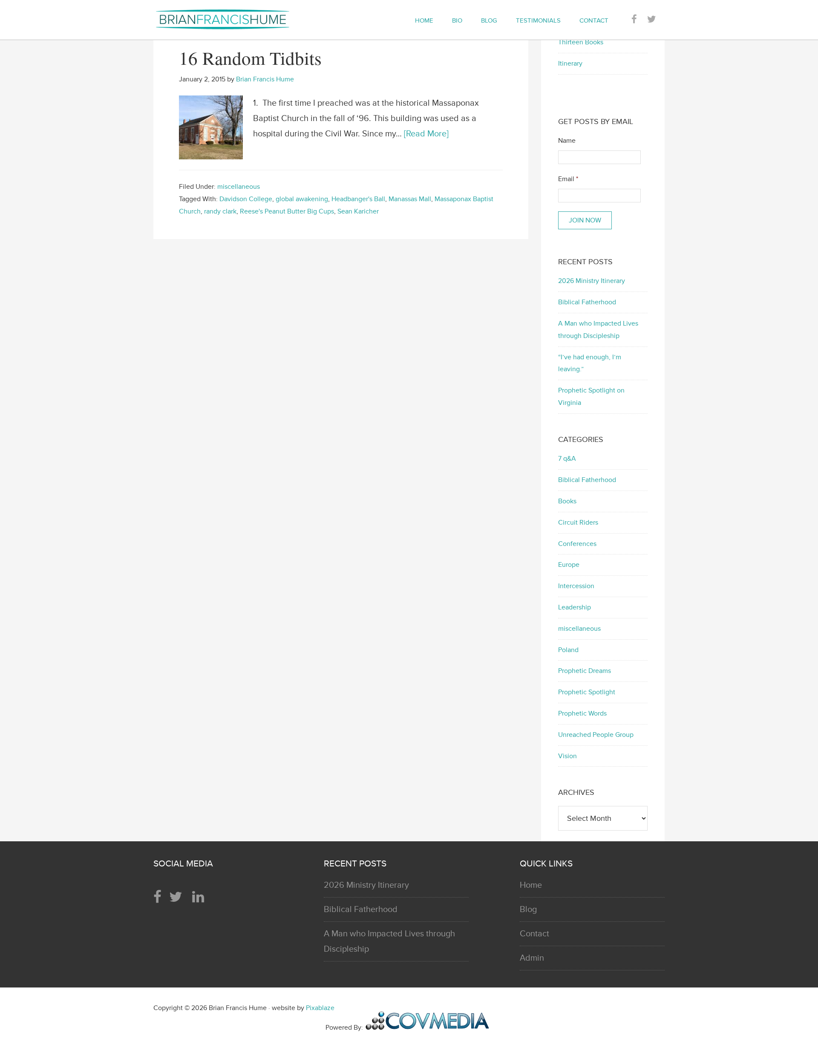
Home (531, 885)
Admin (532, 958)
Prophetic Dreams (584, 671)
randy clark (220, 211)
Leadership (574, 607)
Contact (534, 934)
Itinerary (570, 63)
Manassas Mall (410, 199)
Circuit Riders (578, 522)
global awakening (302, 199)
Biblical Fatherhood (587, 302)
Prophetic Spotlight (586, 692)
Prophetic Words (582, 713)
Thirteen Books (580, 42)
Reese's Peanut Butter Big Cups (287, 211)
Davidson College (245, 199)
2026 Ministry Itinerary (591, 281)
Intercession (576, 586)
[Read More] (426, 134)
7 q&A (567, 458)
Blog (528, 909)
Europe (568, 564)
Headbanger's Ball (358, 199)
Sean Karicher (358, 211)
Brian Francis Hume (230, 19)
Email (568, 179)
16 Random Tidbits (250, 58)
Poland (568, 650)
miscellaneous (238, 186)
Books (567, 501)
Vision (567, 756)
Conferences (577, 544)
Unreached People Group (596, 734)
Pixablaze (320, 1008)
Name (567, 140)
